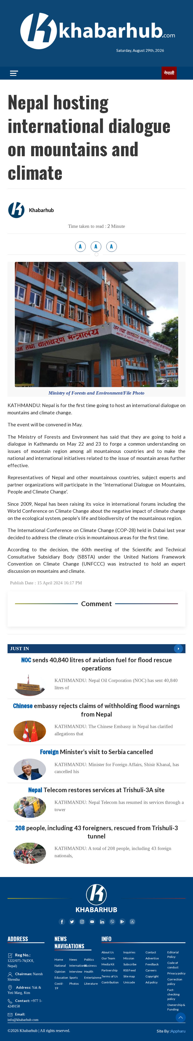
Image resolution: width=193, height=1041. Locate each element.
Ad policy (152, 982)
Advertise (152, 958)
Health (87, 971)
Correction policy (174, 981)
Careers (151, 970)
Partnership (109, 970)
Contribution (110, 982)
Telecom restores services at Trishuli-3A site (96, 789)
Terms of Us (110, 976)
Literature (87, 983)
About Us (108, 952)
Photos (73, 983)
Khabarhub (41, 210)
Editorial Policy (173, 954)
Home (58, 959)
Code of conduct (172, 965)
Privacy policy (176, 973)
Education (58, 977)
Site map (129, 976)
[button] (181, 1017)
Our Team (108, 958)
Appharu (178, 1030)
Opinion (58, 971)
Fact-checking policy (173, 994)
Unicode (129, 982)
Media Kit (108, 964)
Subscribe (129, 964)
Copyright (152, 976)
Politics (87, 959)
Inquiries (129, 952)
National (58, 965)
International (73, 965)
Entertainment (87, 977)
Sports (73, 977)
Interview (73, 971)
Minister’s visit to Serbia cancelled (96, 751)
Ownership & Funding (176, 1007)
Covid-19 (58, 986)
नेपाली (169, 73)
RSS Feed (129, 970)
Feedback (152, 964)
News (73, 959)
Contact (151, 952)
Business (87, 965)
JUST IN (19, 648)
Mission (128, 958)
